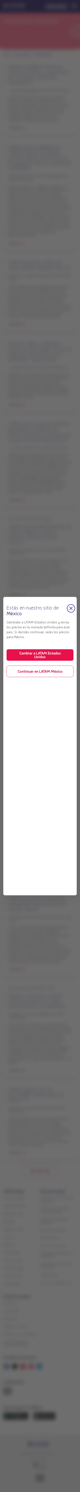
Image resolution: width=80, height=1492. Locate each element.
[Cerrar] (71, 608)
